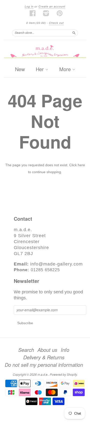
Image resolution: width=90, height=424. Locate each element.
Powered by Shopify (63, 374)
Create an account (51, 6)
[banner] (45, 52)
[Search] (74, 32)
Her (40, 69)
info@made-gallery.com (56, 264)
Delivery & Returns (43, 357)
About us (47, 349)
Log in (29, 6)
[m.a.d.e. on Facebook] (33, 13)
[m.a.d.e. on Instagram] (46, 13)
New (20, 69)
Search (26, 349)
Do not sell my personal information (44, 364)
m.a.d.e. (43, 374)
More (65, 69)
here (81, 165)
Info (65, 349)
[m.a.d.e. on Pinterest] (59, 13)
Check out (56, 23)
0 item (36, 23)
